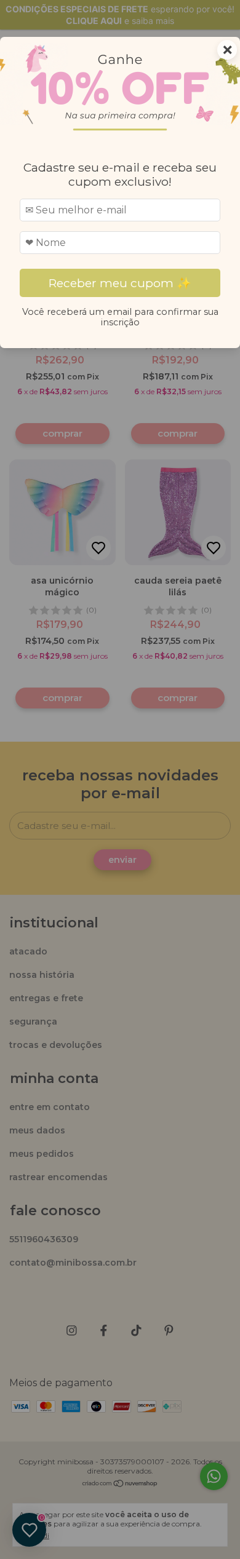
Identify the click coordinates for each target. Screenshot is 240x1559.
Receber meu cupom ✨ (120, 283)
